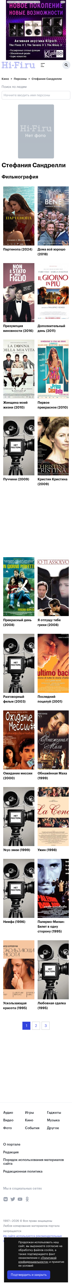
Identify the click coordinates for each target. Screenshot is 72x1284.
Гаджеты (54, 1112)
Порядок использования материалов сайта (33, 1161)
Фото (7, 1128)
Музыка (53, 1120)
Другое (53, 1128)
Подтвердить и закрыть (29, 1274)
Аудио (8, 1112)
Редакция (11, 1152)
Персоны (20, 78)
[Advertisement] (33, 523)
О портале (11, 1144)
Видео (8, 1120)
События (32, 1128)
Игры (29, 1112)
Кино (5, 78)
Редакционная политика (22, 1171)
